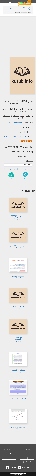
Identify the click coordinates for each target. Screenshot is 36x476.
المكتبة (9, 454)
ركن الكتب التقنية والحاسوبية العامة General (19, 10)
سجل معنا (27, 458)
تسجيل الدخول (27, 462)
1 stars (22, 140)
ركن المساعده (9, 462)
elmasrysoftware (14, 123)
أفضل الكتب (26, 450)
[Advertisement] (18, 34)
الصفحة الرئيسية (26, 7)
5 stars (31, 140)
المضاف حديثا (27, 454)
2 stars (24, 140)
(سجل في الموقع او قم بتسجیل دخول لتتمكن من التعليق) (18, 169)
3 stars (26, 140)
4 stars (29, 140)
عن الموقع (9, 458)
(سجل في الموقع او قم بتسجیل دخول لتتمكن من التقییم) (14, 137)
